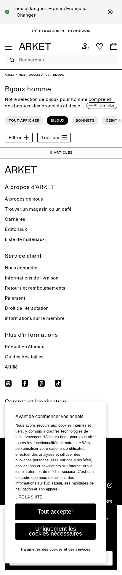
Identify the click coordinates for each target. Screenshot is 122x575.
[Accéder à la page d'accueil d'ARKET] (35, 46)
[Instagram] (8, 383)
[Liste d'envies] (99, 46)
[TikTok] (58, 383)
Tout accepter (55, 511)
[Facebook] (24, 383)
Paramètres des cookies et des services (55, 549)
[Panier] (113, 46)
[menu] (8, 46)
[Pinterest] (41, 383)
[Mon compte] (85, 46)
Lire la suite (30, 497)
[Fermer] (110, 12)
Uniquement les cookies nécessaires (55, 531)
